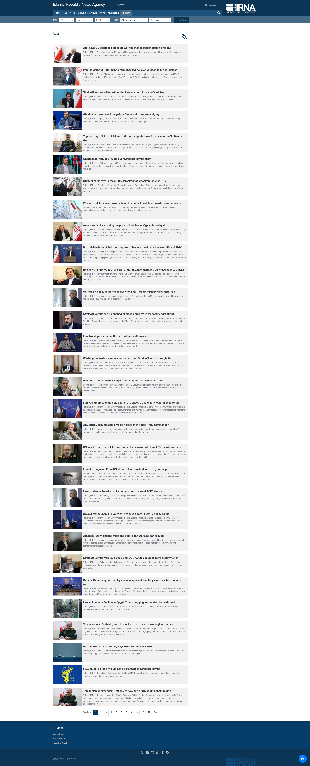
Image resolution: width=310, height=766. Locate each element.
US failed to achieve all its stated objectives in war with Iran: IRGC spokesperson (132, 447)
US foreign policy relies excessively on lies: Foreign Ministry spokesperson (129, 291)
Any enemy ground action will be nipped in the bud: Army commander (126, 424)
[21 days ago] (67, 630)
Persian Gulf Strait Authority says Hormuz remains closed (118, 646)
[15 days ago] (67, 586)
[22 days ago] (67, 652)
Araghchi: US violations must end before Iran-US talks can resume (123, 535)
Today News (181, 20)
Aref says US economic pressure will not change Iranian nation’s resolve (127, 48)
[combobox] (66, 20)
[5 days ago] (67, 231)
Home (57, 13)
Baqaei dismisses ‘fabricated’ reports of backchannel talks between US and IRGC (132, 247)
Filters (116, 20)
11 (149, 712)
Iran (65, 13)
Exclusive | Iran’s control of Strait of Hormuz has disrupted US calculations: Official (133, 269)
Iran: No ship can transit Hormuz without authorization (116, 336)
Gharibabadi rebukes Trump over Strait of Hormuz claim (117, 158)
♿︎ (302, 758)
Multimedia (113, 13)
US (56, 33)
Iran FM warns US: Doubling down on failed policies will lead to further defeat (130, 70)
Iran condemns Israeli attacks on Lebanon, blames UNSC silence (122, 491)
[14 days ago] (67, 563)
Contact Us (59, 738)
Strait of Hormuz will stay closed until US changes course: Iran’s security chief (130, 558)
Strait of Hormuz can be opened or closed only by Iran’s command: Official (128, 314)
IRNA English (79, 5)
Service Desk (60, 743)
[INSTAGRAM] (152, 752)
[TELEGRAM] (147, 752)
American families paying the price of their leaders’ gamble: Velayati (124, 225)
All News (126, 13)
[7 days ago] (67, 275)
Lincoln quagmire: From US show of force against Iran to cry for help (125, 469)
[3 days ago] (67, 98)
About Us (58, 734)
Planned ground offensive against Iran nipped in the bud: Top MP (123, 380)
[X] (142, 752)
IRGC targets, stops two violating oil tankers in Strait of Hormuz (121, 668)
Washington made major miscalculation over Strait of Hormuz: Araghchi (126, 358)
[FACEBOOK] (162, 752)
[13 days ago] (67, 541)
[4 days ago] (67, 142)
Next (156, 712)
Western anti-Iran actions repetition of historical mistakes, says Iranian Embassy (132, 203)
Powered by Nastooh (67, 759)
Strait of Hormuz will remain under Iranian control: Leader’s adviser (124, 92)
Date (55, 20)
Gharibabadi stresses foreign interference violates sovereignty (121, 114)
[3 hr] (67, 53)
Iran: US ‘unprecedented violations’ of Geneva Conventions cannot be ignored (131, 402)
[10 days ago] (67, 408)
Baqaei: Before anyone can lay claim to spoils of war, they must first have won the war (132, 582)
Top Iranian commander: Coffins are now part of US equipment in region (127, 691)
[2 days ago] (67, 76)
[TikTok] (157, 752)
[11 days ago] (67, 475)
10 (143, 712)
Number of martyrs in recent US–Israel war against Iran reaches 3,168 (125, 181)
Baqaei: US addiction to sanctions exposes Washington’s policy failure (126, 513)
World (72, 13)
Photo (102, 13)
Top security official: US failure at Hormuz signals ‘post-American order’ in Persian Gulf (133, 138)
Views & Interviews (87, 13)
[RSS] (184, 37)
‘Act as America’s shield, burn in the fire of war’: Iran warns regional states (128, 624)
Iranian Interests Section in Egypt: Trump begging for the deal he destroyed (129, 602)
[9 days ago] (67, 342)
